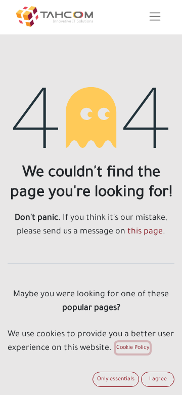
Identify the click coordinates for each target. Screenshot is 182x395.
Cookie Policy (132, 348)
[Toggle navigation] (155, 17)
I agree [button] (158, 379)
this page (145, 231)
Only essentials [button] (115, 379)
